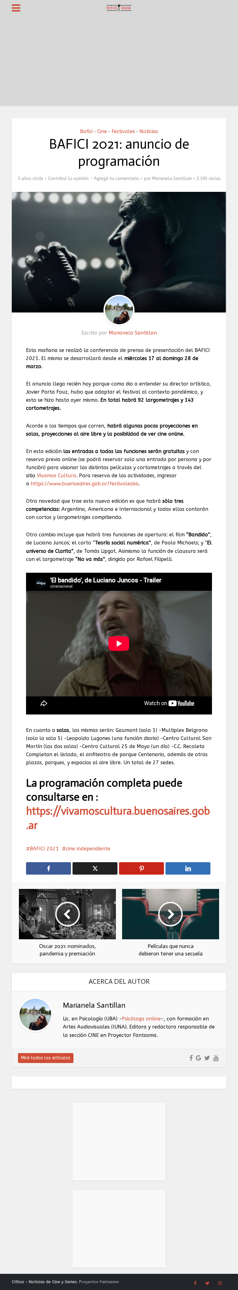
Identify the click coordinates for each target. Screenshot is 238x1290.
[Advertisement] (119, 62)
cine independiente (88, 849)
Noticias (148, 131)
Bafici (86, 131)
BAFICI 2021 (44, 849)
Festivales (123, 131)
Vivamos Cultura (56, 476)
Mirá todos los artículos (45, 1058)
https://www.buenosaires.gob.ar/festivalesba (85, 484)
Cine (102, 131)
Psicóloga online (141, 1019)
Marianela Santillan (172, 178)
